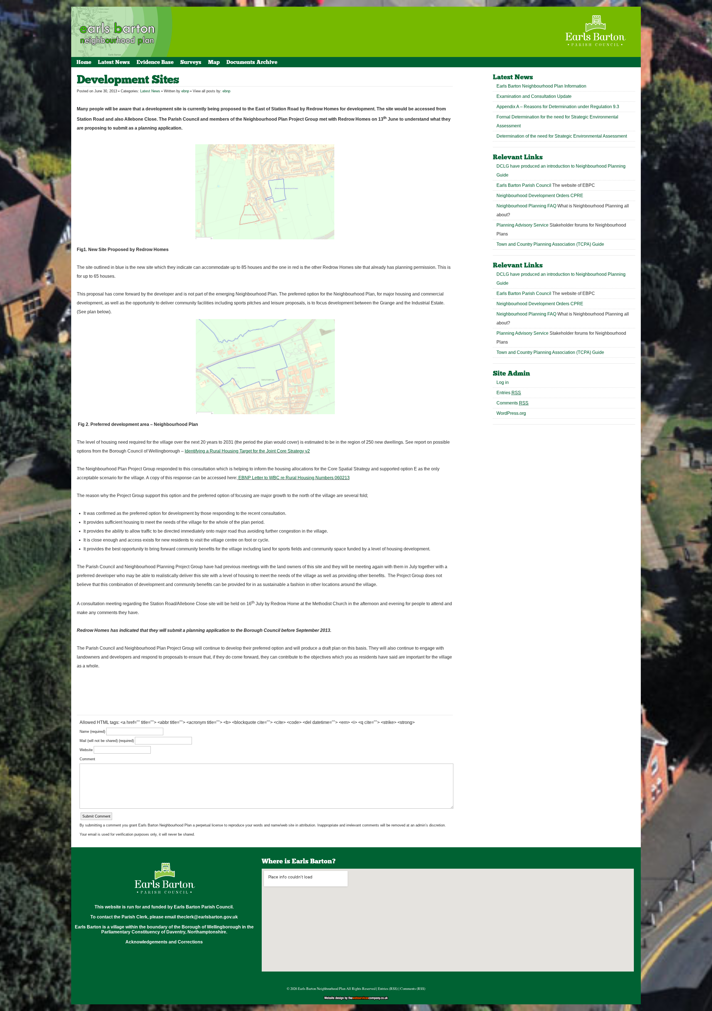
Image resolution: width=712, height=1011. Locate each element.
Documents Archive (251, 62)
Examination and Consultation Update (534, 96)
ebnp (185, 91)
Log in (502, 382)
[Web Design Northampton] (356, 999)
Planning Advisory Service (522, 225)
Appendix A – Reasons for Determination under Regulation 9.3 (557, 106)
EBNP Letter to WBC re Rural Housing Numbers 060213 (294, 477)
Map (214, 62)
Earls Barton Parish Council (523, 185)
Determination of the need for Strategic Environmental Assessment (561, 136)
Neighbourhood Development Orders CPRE (539, 195)
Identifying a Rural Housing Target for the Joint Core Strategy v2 (247, 451)
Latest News (114, 62)
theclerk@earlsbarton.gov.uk (207, 917)
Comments (512, 403)
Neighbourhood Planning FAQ (526, 205)
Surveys (190, 62)
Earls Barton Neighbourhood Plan (321, 988)
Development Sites (128, 79)
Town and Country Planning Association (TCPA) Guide (550, 244)
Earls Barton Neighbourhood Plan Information (541, 86)
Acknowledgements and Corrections (164, 942)
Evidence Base (155, 62)
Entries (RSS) (388, 988)
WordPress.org (511, 413)
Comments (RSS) (412, 988)
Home (83, 62)
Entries (508, 392)
